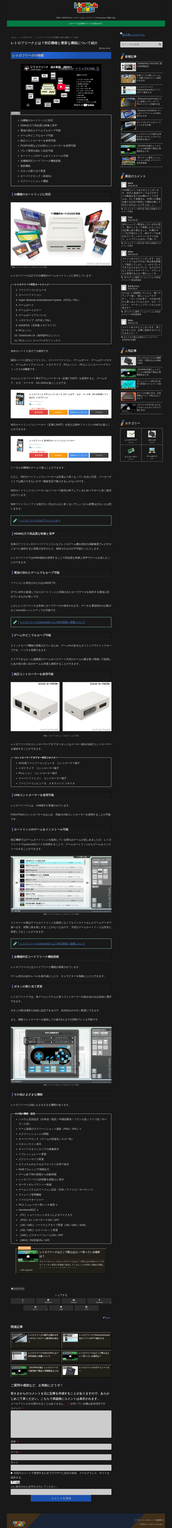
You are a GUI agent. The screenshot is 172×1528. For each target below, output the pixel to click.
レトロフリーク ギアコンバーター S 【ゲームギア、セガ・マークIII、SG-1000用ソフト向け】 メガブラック (68, 396)
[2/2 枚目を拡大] (108, 685)
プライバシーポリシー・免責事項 (149, 1520)
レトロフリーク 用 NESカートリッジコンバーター (52, 441)
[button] (87, 1308)
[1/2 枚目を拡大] (56, 685)
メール (16, 1452)
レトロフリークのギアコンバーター (40, 520)
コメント (17, 1408)
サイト (14, 1462)
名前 (15, 1441)
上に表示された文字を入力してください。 (35, 1486)
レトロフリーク (18, 1289)
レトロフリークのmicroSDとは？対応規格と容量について (52, 622)
